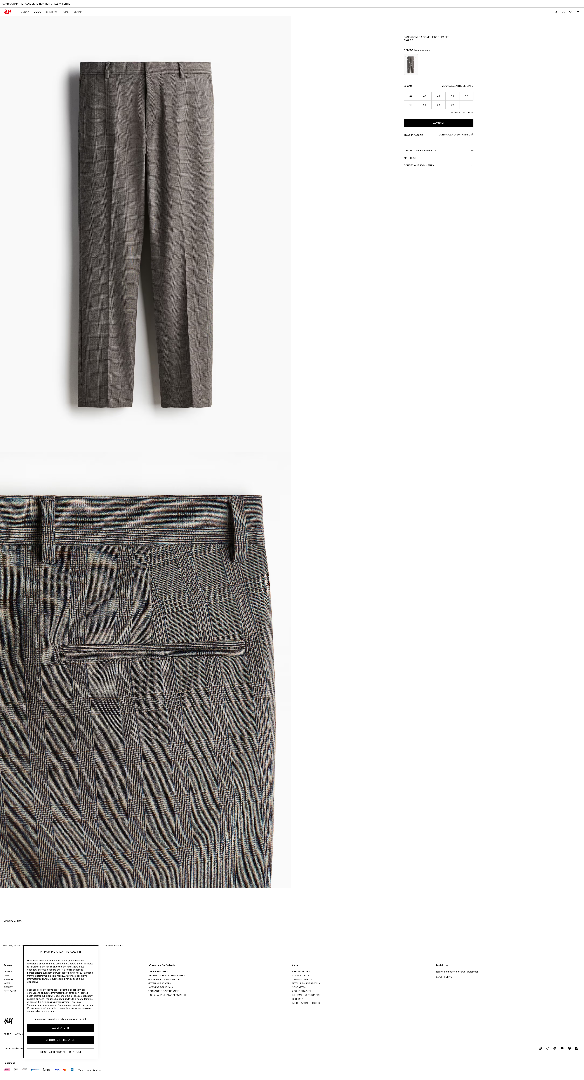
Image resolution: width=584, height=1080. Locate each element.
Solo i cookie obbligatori (60, 1040)
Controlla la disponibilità (456, 134)
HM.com (7, 945)
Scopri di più (444, 977)
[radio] (411, 64)
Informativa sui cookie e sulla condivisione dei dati (60, 1019)
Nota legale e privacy (306, 983)
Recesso (297, 999)
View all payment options (89, 1070)
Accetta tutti (60, 1027)
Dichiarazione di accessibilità (167, 995)
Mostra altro (13, 921)
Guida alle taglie (462, 112)
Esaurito (408, 86)
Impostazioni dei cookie (307, 1003)
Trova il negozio (302, 979)
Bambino (51, 11)
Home (65, 11)
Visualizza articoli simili (457, 86)
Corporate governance (163, 991)
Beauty (78, 11)
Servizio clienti (302, 971)
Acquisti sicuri (301, 991)
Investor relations (160, 987)
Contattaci (299, 987)
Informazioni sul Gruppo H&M (167, 975)
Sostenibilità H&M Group (164, 979)
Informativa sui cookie (306, 995)
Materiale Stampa (159, 983)
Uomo (37, 11)
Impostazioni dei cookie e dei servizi (60, 1052)
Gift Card (10, 991)
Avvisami (438, 123)
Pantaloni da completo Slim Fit (103, 945)
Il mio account (301, 975)
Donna (25, 11)
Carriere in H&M (158, 971)
